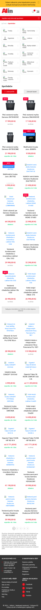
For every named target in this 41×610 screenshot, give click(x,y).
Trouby (10, 31)
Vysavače (30, 71)
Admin (12, 605)
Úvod (4, 23)
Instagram (29, 588)
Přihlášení (25, 571)
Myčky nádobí (31, 45)
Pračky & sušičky (10, 63)
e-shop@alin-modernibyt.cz (8, 571)
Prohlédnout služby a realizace (8, 591)
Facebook (29, 584)
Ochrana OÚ (34, 605)
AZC (33, 607)
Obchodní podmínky (28, 565)
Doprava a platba (27, 562)
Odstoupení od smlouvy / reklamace (29, 568)
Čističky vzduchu (10, 78)
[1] (39, 18)
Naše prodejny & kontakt (9, 582)
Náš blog (4, 594)
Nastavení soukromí (22, 605)
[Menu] (38, 11)
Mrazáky (10, 45)
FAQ (3, 597)
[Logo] (7, 12)
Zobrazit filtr (10, 92)
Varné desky (31, 31)
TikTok (28, 592)
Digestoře (11, 38)
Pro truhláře (5, 587)
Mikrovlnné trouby (30, 63)
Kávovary (11, 71)
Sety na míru (6, 585)
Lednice (29, 38)
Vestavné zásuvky (30, 54)
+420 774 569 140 (9, 568)
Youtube (28, 595)
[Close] (38, 2)
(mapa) (15, 562)
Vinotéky (10, 54)
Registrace (25, 574)
